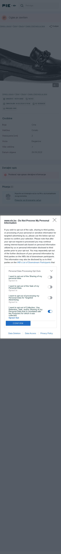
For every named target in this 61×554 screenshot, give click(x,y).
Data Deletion (14, 333)
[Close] (55, 221)
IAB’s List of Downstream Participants (34, 262)
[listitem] (30, 270)
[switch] (50, 277)
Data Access (30, 333)
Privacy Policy (46, 333)
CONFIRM (18, 323)
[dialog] (30, 277)
